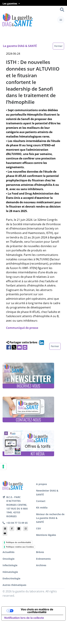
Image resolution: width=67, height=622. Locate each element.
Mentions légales (46, 535)
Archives (41, 565)
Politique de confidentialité (18, 542)
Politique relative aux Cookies (20, 547)
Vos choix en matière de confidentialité (37, 611)
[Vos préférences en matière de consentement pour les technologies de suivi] (3, 466)
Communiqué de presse (22, 328)
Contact (40, 501)
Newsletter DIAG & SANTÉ (47, 492)
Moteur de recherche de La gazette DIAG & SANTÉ (50, 518)
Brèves (40, 552)
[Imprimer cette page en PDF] (25, 347)
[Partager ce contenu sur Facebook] (8, 347)
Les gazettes (10, 3)
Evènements (43, 558)
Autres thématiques (14, 585)
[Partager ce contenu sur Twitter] (14, 347)
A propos (41, 484)
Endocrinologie (11, 578)
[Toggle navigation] (60, 19)
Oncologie (8, 558)
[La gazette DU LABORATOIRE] (13, 485)
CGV (38, 528)
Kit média (41, 507)
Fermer (58, 46)
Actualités (8, 552)
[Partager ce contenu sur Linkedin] (41, 342)
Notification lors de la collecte (24, 617)
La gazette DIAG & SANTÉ (20, 46)
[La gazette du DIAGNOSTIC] (18, 19)
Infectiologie (10, 565)
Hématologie (10, 572)
